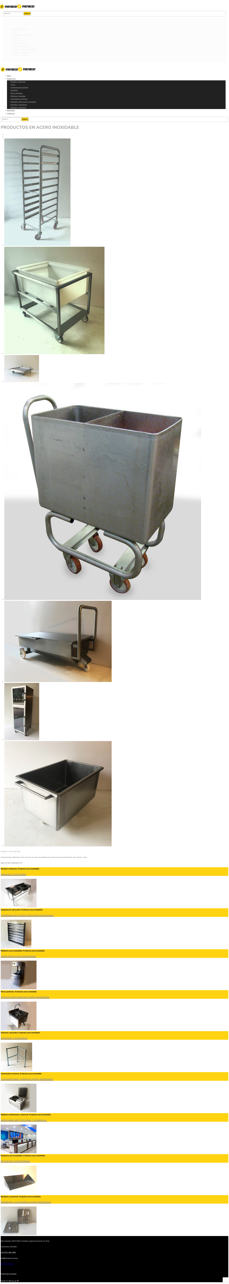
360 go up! (12, 1281)
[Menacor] (18, 71)
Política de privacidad (8, 1274)
